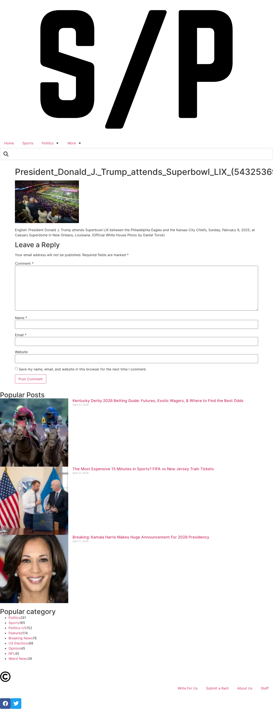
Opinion (15, 648)
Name (21, 317)
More (72, 143)
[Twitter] (16, 703)
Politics (48, 143)
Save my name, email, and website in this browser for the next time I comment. (83, 369)
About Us (244, 688)
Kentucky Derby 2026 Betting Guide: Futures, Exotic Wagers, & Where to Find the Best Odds (158, 400)
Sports (27, 143)
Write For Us (187, 688)
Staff (265, 688)
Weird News (18, 658)
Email (20, 335)
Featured (16, 633)
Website (21, 352)
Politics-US (17, 628)
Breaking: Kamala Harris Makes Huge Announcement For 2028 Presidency (141, 537)
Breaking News (21, 638)
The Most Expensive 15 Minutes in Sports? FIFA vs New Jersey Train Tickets (143, 469)
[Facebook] (5, 703)
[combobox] (136, 154)
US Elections (19, 643)
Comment (24, 263)
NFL (12, 653)
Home (9, 143)
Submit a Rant (217, 688)
